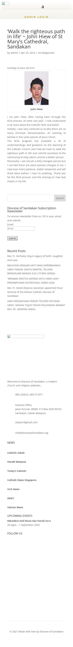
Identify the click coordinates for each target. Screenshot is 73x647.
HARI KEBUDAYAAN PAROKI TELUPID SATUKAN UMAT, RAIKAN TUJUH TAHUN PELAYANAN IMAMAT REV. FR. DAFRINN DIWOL (36, 305)
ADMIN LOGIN (36, 16)
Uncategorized (46, 52)
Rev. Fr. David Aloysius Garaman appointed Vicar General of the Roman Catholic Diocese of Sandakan (35, 292)
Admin (14, 52)
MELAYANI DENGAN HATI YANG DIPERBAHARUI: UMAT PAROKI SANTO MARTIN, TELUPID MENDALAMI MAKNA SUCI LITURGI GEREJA (34, 269)
